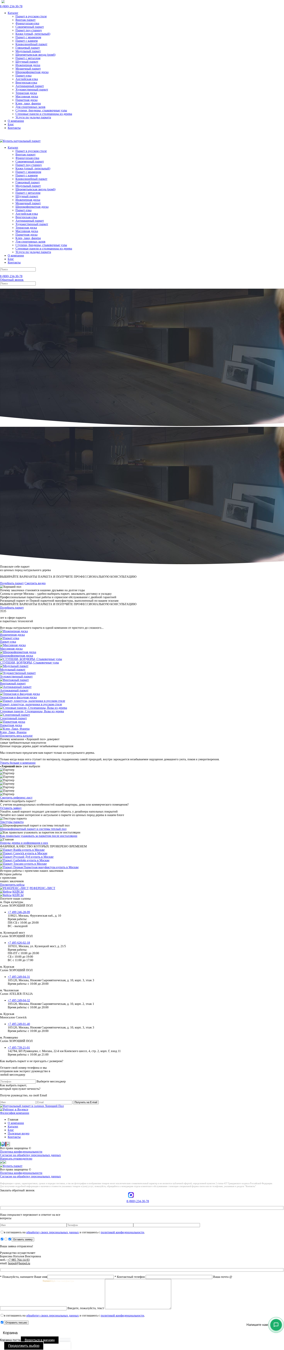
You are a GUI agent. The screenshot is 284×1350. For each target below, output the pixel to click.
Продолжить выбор (23, 1346)
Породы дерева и (24, 842)
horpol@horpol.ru (19, 1263)
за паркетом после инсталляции (38, 836)
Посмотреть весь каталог (16, 735)
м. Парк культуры (16, 903)
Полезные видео (18, 1133)
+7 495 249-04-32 (19, 1000)
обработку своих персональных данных (52, 1232)
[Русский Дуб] (27, 856)
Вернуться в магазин (40, 1340)
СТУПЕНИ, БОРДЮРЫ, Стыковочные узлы (29, 662)
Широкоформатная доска (31, 72)
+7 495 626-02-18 (19, 942)
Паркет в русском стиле (31, 16)
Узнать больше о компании (18, 762)
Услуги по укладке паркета (33, 117)
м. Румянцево (16, 1039)
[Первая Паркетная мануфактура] (39, 867)
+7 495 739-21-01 (19, 1047)
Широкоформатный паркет (33, 829)
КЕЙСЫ (18, 891)
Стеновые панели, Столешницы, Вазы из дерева (32, 711)
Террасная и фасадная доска (18, 697)
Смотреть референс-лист (16, 797)
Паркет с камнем (26, 40)
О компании (16, 120)
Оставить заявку (11, 808)
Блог (11, 124)
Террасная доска (26, 93)
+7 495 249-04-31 (19, 976)
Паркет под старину (28, 30)
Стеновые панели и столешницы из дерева (43, 113)
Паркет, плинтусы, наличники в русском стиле (31, 704)
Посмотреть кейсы (12, 884)
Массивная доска (26, 96)
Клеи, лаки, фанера (28, 103)
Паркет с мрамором (28, 37)
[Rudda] (22, 849)
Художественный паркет (31, 89)
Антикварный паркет (29, 86)
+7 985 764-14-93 (18, 1259)
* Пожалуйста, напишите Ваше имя (23, 1276)
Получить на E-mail (86, 1102)
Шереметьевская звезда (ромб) (35, 54)
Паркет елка (23, 75)
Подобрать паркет (12, 583)
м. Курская (16, 968)
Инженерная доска (27, 65)
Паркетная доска (26, 100)
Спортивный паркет (13, 718)
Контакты (14, 127)
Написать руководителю (16, 1158)
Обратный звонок (12, 279)
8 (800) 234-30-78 (11, 6)
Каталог (13, 13)
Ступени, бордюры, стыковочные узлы (41, 110)
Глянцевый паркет (27, 47)
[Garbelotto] (24, 860)
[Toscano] (23, 863)
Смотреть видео (35, 583)
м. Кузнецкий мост (16, 934)
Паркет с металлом (27, 58)
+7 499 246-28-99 (19, 912)
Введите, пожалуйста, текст (86, 1308)
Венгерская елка (26, 82)
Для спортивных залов (30, 107)
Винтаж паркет (25, 19)
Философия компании (14, 1113)
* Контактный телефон (130, 1276)
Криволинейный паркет (31, 44)
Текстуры (12, 822)
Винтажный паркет (13, 683)
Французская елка (27, 23)
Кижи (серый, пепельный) (32, 33)
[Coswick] (23, 853)
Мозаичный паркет (28, 68)
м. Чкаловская (16, 992)
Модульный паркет (28, 51)
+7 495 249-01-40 (19, 1024)
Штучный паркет (26, 61)
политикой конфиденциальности (122, 1232)
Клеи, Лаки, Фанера (13, 732)
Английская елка (26, 79)
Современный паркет (29, 26)
